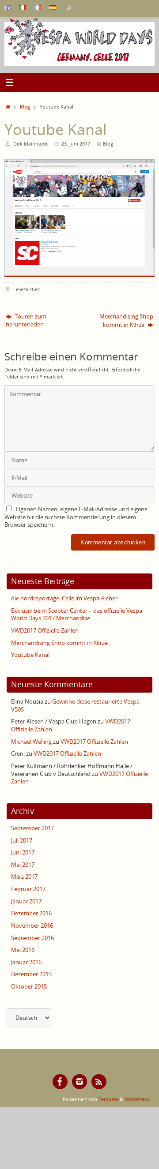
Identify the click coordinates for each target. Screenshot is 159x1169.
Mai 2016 (22, 950)
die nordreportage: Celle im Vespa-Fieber (64, 598)
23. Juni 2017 (75, 143)
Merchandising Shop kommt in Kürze (126, 321)
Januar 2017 (26, 901)
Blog (25, 106)
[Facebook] (60, 1081)
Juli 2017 (21, 840)
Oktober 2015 (29, 986)
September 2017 (32, 828)
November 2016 (32, 925)
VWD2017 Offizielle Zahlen (45, 630)
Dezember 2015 (31, 974)
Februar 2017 (28, 889)
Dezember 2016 (31, 913)
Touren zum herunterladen (26, 320)
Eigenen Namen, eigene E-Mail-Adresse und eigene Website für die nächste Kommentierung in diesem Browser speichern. (76, 517)
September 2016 (32, 938)
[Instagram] (79, 1081)
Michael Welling (31, 742)
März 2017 (24, 876)
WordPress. (137, 1099)
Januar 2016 (26, 962)
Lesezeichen (27, 289)
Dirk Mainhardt (30, 143)
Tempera (108, 1099)
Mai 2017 (22, 865)
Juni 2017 (22, 852)
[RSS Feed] (98, 1081)
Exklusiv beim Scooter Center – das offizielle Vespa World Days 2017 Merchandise (76, 614)
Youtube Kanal (30, 655)
